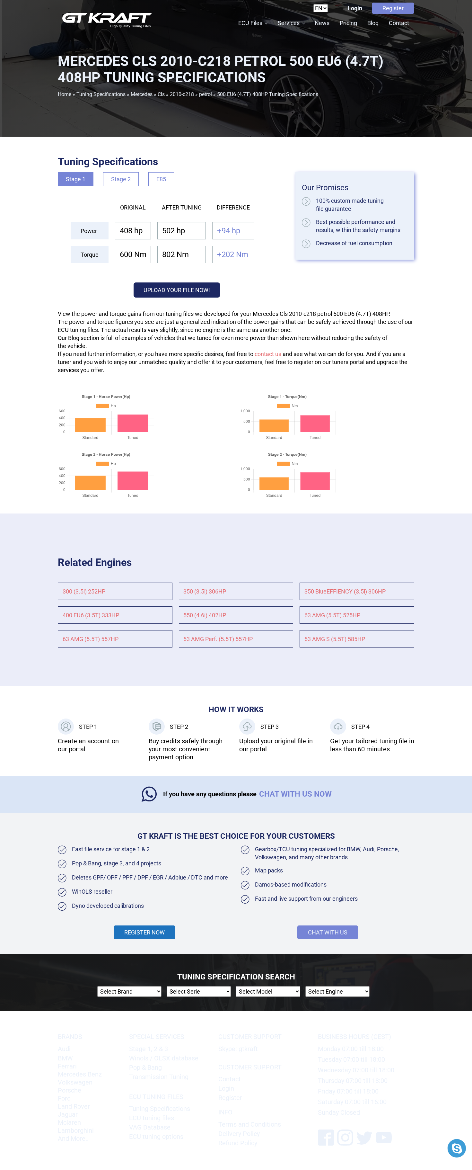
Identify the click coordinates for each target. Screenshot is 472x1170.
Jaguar (68, 1114)
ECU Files (250, 23)
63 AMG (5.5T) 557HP (90, 639)
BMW (65, 1058)
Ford (64, 1098)
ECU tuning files (151, 1118)
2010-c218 (182, 94)
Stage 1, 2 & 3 (148, 1049)
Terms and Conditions (249, 1124)
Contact (399, 23)
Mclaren (69, 1122)
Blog (373, 23)
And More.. (73, 1138)
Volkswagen (75, 1082)
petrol (205, 94)
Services (289, 23)
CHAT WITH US (327, 932)
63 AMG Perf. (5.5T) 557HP (218, 639)
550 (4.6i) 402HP (204, 615)
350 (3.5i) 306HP (204, 591)
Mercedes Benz (80, 1074)
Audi (64, 1049)
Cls (161, 94)
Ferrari (67, 1066)
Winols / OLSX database (163, 1058)
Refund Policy (237, 1143)
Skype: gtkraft (238, 1049)
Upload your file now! (177, 290)
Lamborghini (76, 1130)
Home (64, 94)
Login (355, 8)
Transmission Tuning (158, 1077)
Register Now (144, 932)
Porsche (69, 1090)
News (322, 23)
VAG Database (149, 1127)
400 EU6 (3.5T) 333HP (91, 615)
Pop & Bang (145, 1067)
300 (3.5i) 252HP (84, 591)
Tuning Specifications (101, 94)
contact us (268, 354)
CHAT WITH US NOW (295, 794)
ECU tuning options (156, 1136)
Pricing (348, 23)
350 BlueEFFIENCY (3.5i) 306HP (345, 591)
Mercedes (142, 94)
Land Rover (74, 1106)
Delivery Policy (239, 1134)
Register (393, 8)
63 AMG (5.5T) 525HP (332, 615)
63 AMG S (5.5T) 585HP (334, 639)
